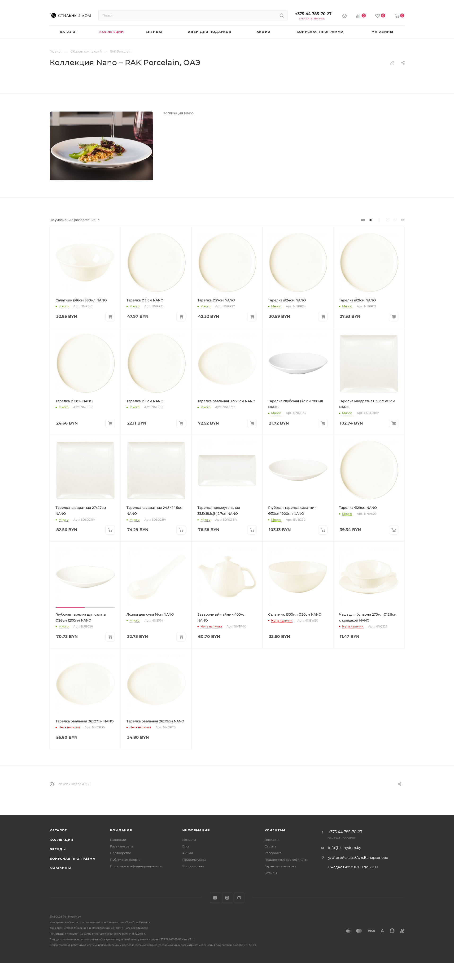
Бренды (58, 849)
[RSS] (392, 63)
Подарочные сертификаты (286, 859)
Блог (186, 846)
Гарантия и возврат (280, 866)
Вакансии (118, 840)
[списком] (395, 220)
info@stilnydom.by (344, 847)
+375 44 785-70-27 (313, 14)
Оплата (270, 846)
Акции (187, 853)
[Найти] (282, 15)
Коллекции (61, 840)
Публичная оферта (125, 859)
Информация (196, 830)
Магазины (60, 868)
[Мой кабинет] (344, 16)
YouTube (239, 898)
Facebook (215, 898)
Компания (121, 830)
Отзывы (271, 873)
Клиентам (275, 830)
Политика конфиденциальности (136, 866)
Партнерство (120, 853)
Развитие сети (121, 846)
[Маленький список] (363, 220)
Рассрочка (273, 853)
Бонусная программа (72, 858)
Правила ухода (194, 859)
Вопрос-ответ (193, 866)
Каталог (58, 830)
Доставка (272, 840)
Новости (189, 840)
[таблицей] (403, 220)
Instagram (227, 898)
